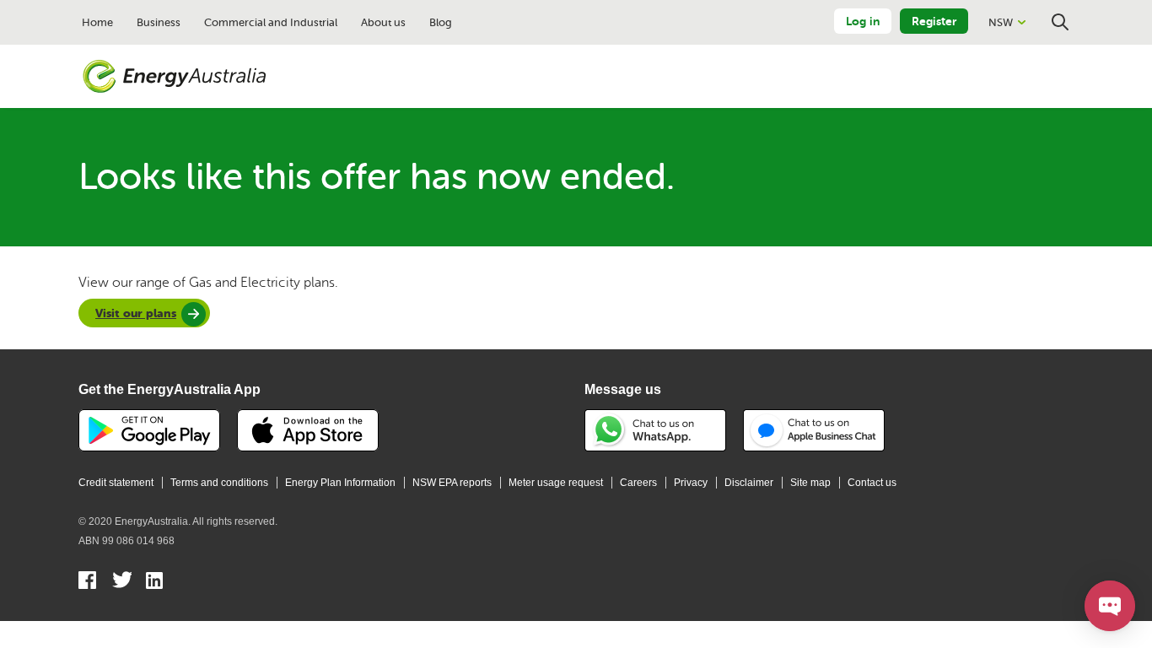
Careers (638, 483)
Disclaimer (748, 483)
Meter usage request (556, 483)
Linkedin (155, 582)
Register (934, 21)
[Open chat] (1110, 605)
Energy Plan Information (340, 483)
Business (158, 22)
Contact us (872, 483)
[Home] (174, 77)
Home (97, 22)
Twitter (122, 582)
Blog (440, 22)
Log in (863, 21)
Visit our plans (135, 313)
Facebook (88, 582)
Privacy (691, 483)
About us (383, 22)
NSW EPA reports (452, 483)
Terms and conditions (219, 483)
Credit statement (115, 483)
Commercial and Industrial (270, 22)
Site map (810, 483)
